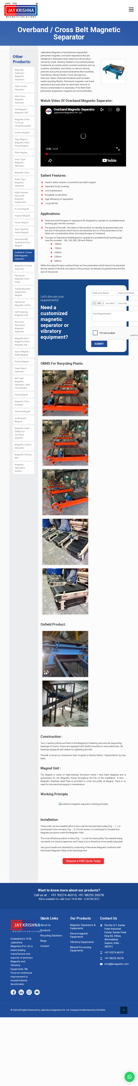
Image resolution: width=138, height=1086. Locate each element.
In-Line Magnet (22, 209)
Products (45, 930)
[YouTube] (37, 992)
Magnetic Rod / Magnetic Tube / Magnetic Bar (22, 341)
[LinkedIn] (21, 992)
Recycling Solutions (51, 935)
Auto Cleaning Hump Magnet (21, 231)
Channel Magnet (22, 411)
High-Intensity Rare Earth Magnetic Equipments (21, 197)
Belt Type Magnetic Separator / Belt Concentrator (22, 383)
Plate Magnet (21, 152)
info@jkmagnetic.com (117, 964)
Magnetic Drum (22, 172)
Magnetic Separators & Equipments (83, 927)
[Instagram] (29, 992)
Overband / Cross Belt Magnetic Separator (23, 255)
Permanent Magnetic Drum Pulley (22, 278)
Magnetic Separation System (20, 467)
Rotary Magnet (22, 361)
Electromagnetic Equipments (79, 935)
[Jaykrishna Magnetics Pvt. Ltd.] (21, 9)
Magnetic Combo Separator (23, 446)
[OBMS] (65, 542)
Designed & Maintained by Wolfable (87, 1010)
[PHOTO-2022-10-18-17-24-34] (65, 591)
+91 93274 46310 (64, 895)
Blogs (43, 940)
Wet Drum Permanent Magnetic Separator (20, 327)
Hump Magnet (21, 222)
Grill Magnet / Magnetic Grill (21, 111)
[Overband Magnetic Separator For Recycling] (65, 442)
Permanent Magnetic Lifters (22, 303)
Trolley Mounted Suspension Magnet (22, 291)
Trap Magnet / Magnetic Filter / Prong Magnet (22, 142)
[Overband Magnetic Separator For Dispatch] (65, 393)
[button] (130, 1077)
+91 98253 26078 (91, 895)
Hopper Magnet (22, 215)
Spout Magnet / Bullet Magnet (22, 353)
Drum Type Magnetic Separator (20, 162)
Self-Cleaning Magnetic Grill (21, 313)
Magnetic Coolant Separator (23, 267)
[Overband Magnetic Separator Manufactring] (65, 492)
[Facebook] (13, 992)
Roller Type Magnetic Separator (20, 182)
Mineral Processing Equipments (80, 949)
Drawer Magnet (22, 132)
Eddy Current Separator (21, 88)
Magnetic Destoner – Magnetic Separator (20, 75)
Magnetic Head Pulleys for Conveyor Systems (22, 433)
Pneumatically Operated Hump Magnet (22, 242)
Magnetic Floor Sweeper (22, 403)
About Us (45, 925)
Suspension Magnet (20, 420)
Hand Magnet (21, 394)
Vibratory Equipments (82, 942)
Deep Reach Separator (20, 370)
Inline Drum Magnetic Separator (20, 99)
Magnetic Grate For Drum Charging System (23, 122)
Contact (44, 946)
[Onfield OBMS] (65, 654)
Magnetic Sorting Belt (23, 456)
